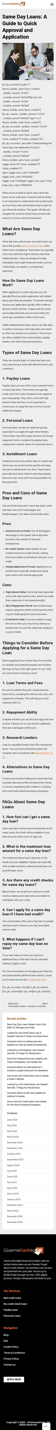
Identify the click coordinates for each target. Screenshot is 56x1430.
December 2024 (15, 1205)
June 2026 (12, 1119)
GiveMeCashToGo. (37, 979)
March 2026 (13, 1136)
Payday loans (11, 1309)
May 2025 (12, 1182)
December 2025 (15, 1142)
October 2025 (13, 1154)
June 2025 (12, 1176)
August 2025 (13, 1165)
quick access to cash (32, 245)
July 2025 (12, 1171)
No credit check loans (15, 1304)
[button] (52, 4)
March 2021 (13, 1210)
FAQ (6, 1341)
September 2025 (15, 1159)
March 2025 (13, 1193)
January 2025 (13, 1199)
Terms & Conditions (14, 1352)
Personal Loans (12, 1315)
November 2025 (15, 1148)
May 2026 (12, 1125)
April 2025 (12, 1188)
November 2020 (15, 1222)
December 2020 (15, 1216)
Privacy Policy (11, 1358)
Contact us (9, 1364)
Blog (6, 1335)
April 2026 (12, 1131)
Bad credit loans (12, 1298)
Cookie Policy (11, 1346)
